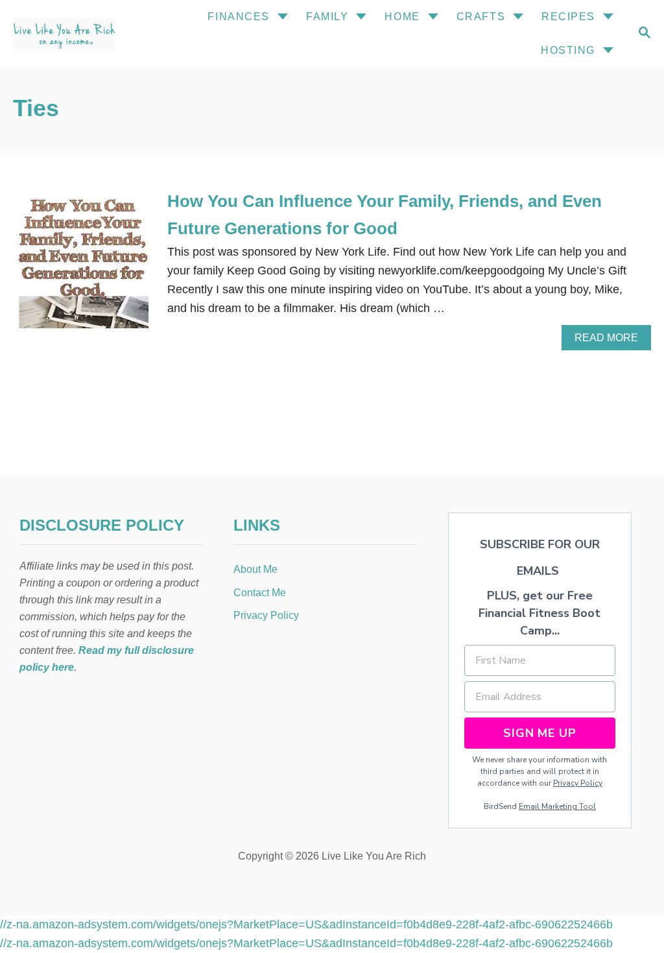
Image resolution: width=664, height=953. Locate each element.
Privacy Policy (577, 783)
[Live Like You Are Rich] (77, 33)
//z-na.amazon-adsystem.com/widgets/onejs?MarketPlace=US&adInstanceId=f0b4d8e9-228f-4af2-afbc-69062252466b (306, 924)
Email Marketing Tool (557, 806)
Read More (611, 341)
